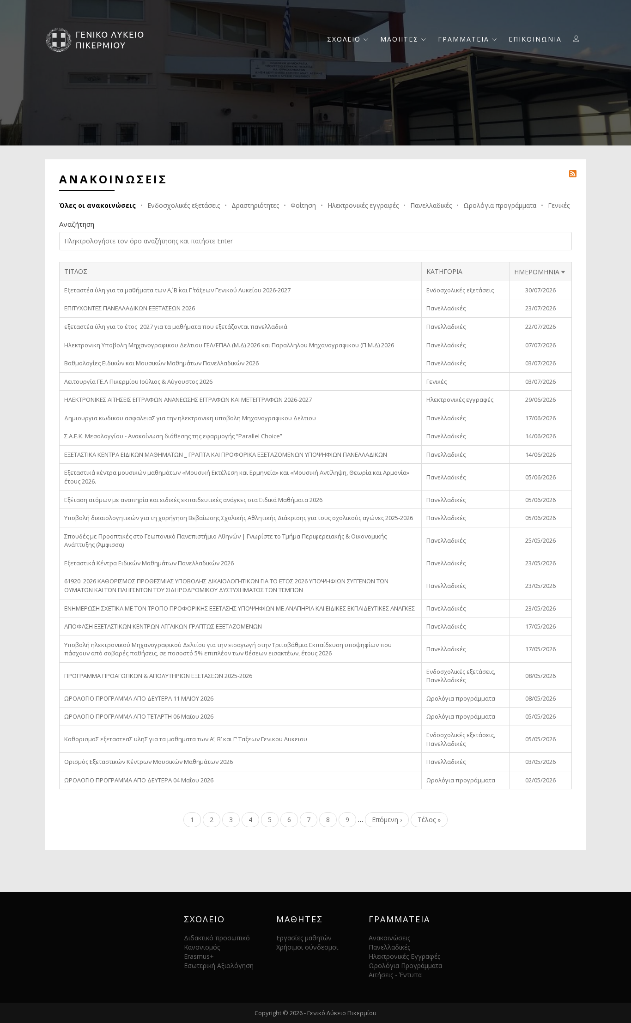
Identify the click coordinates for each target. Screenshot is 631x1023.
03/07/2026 (540, 363)
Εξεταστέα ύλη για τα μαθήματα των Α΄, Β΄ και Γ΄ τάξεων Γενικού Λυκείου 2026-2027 (177, 290)
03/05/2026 (540, 761)
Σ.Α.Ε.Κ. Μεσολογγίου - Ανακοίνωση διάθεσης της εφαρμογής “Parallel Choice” (173, 436)
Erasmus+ (199, 956)
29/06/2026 (540, 399)
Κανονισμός (202, 947)
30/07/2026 (540, 290)
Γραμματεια (465, 39)
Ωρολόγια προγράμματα (499, 205)
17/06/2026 (540, 418)
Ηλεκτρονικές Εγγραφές (404, 956)
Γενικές (559, 205)
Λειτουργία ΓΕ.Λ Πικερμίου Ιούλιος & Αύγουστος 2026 (138, 381)
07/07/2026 (540, 345)
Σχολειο (345, 39)
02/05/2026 (540, 780)
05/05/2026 (540, 716)
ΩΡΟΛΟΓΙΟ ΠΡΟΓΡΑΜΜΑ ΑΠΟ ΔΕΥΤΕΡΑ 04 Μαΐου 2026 (138, 780)
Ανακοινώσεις (389, 937)
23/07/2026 (540, 308)
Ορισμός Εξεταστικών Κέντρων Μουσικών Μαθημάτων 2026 (148, 761)
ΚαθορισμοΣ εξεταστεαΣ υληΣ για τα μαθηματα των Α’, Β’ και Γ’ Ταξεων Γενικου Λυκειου (185, 739)
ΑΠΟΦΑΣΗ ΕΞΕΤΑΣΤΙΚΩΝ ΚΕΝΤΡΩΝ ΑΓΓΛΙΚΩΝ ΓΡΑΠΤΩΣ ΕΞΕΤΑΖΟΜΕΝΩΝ (163, 626)
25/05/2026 (540, 540)
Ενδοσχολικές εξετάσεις (183, 205)
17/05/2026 (540, 626)
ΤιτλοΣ (75, 271)
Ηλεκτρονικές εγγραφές (363, 205)
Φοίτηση (303, 205)
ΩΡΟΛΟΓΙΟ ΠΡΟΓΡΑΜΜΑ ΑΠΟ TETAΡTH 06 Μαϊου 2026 (138, 716)
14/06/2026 (540, 436)
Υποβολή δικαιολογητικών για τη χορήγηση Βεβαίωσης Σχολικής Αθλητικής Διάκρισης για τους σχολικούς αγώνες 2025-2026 (238, 518)
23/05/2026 (540, 563)
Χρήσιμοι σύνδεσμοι (307, 947)
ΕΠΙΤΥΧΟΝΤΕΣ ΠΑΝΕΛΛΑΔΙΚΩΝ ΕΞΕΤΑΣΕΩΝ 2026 (129, 308)
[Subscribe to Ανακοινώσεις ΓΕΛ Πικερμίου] (572, 173)
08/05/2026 (540, 676)
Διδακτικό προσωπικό (217, 937)
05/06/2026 (540, 477)
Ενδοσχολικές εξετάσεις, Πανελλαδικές (460, 675)
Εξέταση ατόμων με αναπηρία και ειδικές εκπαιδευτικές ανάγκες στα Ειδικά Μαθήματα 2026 (193, 500)
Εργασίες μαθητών (304, 937)
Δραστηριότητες (255, 205)
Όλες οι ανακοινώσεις (97, 205)
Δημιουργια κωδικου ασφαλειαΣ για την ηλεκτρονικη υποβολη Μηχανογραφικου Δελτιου (190, 418)
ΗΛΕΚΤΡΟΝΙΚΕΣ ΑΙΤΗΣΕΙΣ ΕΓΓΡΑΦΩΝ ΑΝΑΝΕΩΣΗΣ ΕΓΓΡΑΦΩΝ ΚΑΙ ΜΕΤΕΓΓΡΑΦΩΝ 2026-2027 (188, 399)
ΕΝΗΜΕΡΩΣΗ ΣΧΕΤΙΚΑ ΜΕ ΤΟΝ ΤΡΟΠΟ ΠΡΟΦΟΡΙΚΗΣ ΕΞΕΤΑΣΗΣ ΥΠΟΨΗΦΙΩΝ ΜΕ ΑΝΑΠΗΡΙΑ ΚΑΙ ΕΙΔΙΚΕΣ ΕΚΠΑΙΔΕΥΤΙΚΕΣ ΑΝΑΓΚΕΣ (239, 608)
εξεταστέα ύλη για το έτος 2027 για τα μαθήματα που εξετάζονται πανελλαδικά (175, 326)
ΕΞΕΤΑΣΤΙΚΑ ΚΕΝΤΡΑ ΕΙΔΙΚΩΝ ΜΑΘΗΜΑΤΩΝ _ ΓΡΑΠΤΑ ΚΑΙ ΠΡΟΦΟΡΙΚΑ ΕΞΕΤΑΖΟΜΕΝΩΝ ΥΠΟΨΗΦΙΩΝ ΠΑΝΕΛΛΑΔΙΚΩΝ (225, 454)
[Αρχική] (98, 39)
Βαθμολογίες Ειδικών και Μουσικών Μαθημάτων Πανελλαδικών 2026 (161, 363)
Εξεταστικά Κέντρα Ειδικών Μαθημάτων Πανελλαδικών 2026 (149, 563)
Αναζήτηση (76, 224)
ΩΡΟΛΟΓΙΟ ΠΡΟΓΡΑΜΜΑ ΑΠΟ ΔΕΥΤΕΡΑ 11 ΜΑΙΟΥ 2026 (138, 698)
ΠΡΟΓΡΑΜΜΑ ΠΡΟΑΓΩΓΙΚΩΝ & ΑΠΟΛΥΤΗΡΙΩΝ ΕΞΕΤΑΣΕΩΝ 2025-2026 (158, 676)
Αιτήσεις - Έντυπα (395, 974)
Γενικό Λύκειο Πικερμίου (341, 1013)
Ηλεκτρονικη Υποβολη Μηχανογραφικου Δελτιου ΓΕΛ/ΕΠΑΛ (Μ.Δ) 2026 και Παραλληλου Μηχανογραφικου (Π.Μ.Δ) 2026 (229, 345)
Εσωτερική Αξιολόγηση (219, 965)
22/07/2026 (540, 326)
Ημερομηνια (540, 271)
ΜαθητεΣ (400, 39)
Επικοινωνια (535, 39)
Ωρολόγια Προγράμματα (405, 965)
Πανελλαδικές (431, 205)
